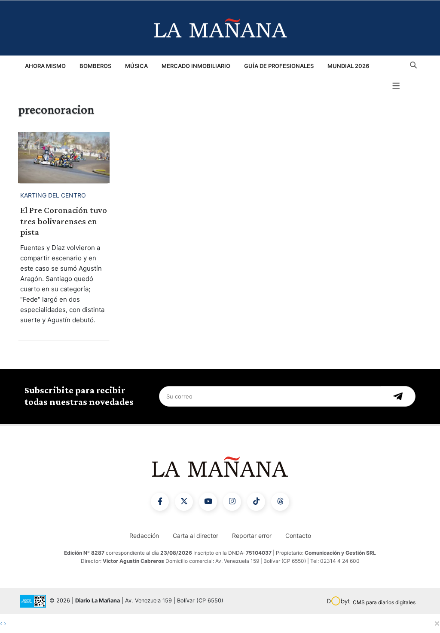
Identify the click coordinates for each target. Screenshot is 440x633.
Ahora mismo (45, 65)
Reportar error (252, 535)
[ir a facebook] (160, 502)
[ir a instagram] (232, 502)
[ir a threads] (280, 502)
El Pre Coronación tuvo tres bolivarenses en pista (63, 221)
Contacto (298, 535)
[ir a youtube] (208, 502)
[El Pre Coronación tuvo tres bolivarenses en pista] (64, 158)
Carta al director (195, 535)
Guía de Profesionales (279, 65)
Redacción (144, 535)
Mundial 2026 (348, 65)
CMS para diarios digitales (384, 602)
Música (136, 65)
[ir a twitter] (184, 502)
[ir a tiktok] (256, 502)
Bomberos (95, 65)
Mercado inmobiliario (196, 65)
